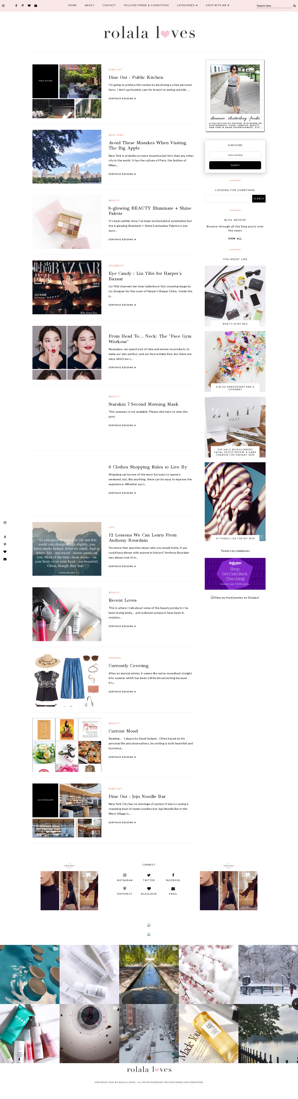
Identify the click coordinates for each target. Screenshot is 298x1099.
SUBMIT (235, 165)
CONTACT (109, 5)
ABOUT (89, 5)
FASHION (115, 658)
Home (72, 5)
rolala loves (127, 1082)
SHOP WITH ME (216, 5)
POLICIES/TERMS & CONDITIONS (146, 5)
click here (165, 411)
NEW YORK (116, 135)
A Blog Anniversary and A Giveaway (235, 388)
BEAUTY (114, 200)
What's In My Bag (235, 323)
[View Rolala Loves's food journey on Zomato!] (235, 597)
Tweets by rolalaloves (235, 550)
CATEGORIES (186, 5)
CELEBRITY (116, 265)
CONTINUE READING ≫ (122, 98)
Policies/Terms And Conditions (183, 1082)
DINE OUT (115, 69)
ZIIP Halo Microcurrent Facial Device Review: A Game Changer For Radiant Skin (235, 452)
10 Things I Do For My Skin (235, 538)
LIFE (112, 527)
